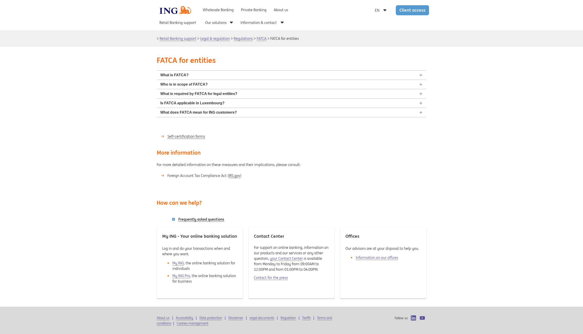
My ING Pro (181, 275)
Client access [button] (412, 10)
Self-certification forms (186, 136)
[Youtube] (422, 318)
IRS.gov (234, 175)
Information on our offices (377, 257)
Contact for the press (271, 277)
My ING (178, 263)
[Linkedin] (413, 318)
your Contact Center (286, 258)
